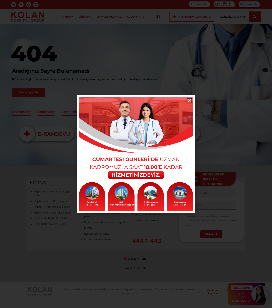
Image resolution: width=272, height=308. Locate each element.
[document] (136, 154)
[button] (189, 101)
